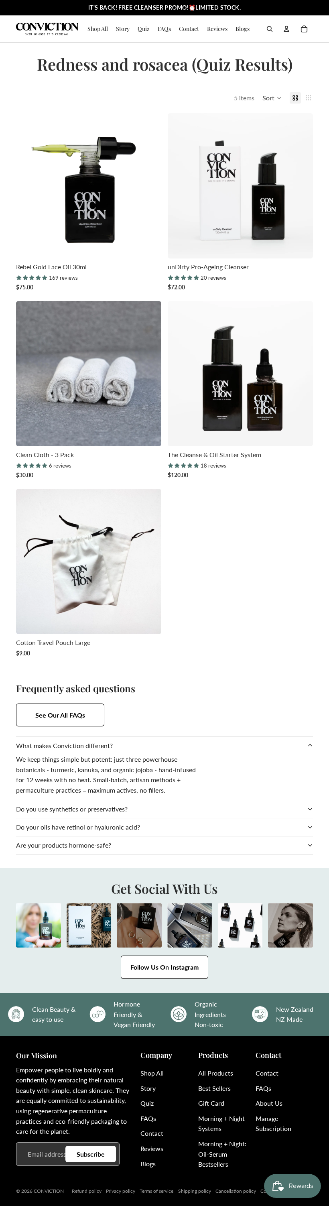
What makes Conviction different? (64, 745)
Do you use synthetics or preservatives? (72, 809)
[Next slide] (149, 186)
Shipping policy (194, 1191)
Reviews (151, 1148)
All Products (215, 1073)
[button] (272, 98)
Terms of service (156, 1191)
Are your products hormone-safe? (63, 845)
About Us (269, 1103)
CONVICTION (49, 1191)
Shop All (152, 1073)
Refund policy (87, 1191)
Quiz (147, 1103)
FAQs (148, 1118)
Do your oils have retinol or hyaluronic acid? (78, 827)
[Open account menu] (286, 29)
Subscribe (91, 1154)
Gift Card (211, 1103)
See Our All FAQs (60, 715)
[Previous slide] (28, 186)
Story (148, 1088)
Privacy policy (120, 1191)
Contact (151, 1133)
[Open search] (269, 29)
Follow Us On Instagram (164, 967)
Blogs (148, 1163)
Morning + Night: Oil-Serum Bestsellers (222, 1154)
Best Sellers (214, 1088)
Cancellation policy (235, 1191)
